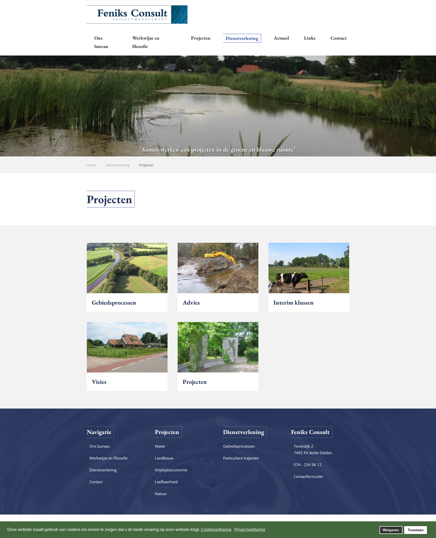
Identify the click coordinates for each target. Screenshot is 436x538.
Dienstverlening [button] (242, 38)
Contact (339, 38)
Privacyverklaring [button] (249, 529)
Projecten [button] (200, 38)
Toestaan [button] (416, 530)
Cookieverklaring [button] (216, 529)
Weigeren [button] (391, 530)
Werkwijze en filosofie (145, 42)
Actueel (281, 38)
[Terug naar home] (137, 14)
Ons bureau (101, 42)
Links (309, 38)
